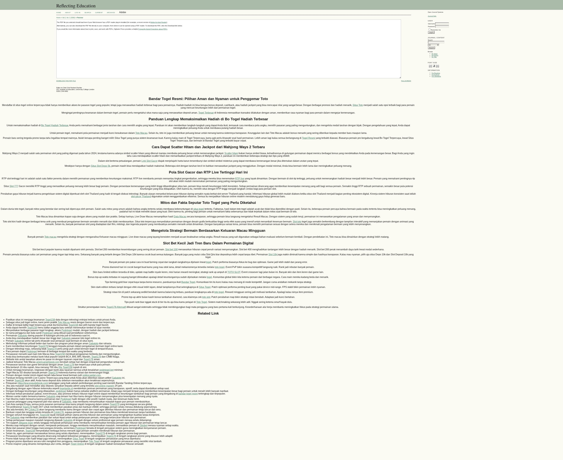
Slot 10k (272, 254)
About (68, 12)
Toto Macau (141, 133)
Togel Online (77, 444)
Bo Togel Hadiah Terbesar (54, 125)
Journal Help (432, 16)
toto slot (206, 297)
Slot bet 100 (171, 249)
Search (87, 12)
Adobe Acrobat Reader (158, 22)
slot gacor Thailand (141, 196)
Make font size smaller (430, 66)
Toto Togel (201, 302)
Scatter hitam (231, 153)
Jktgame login (26, 423)
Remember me (436, 30)
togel (208, 262)
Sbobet (143, 425)
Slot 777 (14, 186)
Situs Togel (205, 287)
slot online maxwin (104, 386)
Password (431, 26)
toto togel (219, 267)
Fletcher (80, 18)
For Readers (436, 73)
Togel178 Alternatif (116, 307)
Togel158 (50, 319)
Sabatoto (22, 335)
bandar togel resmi (188, 393)
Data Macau (180, 216)
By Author (435, 55)
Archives (111, 12)
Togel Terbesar (206, 112)
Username (431, 24)
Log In (77, 12)
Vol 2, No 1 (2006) (68, 18)
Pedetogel (66, 330)
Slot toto (297, 221)
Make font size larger (437, 66)
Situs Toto (358, 105)
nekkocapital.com (91, 375)
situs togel (198, 209)
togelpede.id (66, 388)
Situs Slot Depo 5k (100, 166)
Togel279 (43, 346)
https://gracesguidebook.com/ (33, 383)
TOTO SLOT (233, 272)
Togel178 (96, 356)
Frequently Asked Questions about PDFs (152, 29)
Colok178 (33, 409)
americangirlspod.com (47, 362)
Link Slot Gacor (149, 161)
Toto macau (50, 237)
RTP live (239, 178)
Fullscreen (406, 81)
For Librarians (436, 76)
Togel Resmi (308, 138)
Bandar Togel (188, 282)
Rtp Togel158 (65, 367)
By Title (434, 57)
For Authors (435, 74)
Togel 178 (69, 364)
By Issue (434, 53)
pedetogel (61, 391)
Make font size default (434, 66)
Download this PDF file (66, 81)
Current (99, 12)
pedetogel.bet (106, 370)
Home (58, 12)
